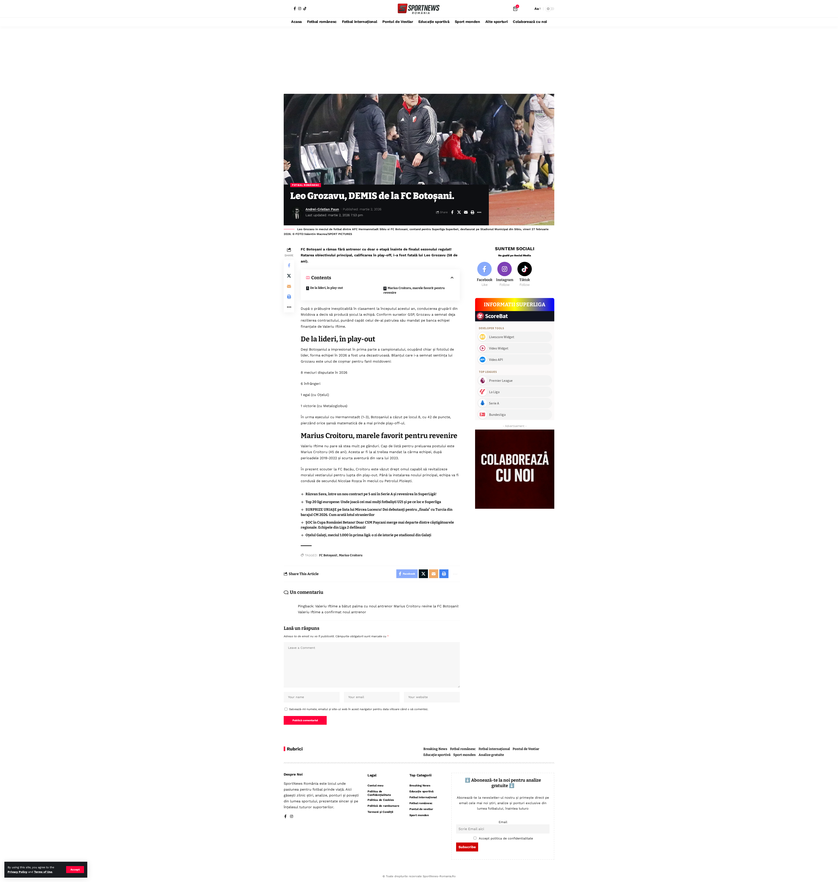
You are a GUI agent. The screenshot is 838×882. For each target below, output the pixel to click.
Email (503, 822)
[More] (479, 212)
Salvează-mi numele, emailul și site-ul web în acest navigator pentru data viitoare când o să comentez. (358, 709)
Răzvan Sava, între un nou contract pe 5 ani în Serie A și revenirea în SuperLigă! (371, 494)
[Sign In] (287, 9)
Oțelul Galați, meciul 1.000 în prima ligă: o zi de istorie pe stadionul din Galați (368, 535)
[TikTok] (304, 8)
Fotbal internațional (494, 749)
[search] (529, 9)
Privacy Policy (17, 871)
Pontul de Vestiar (526, 749)
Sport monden (464, 755)
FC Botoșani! (328, 555)
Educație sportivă (436, 755)
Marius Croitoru (350, 555)
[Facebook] (295, 8)
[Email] (466, 212)
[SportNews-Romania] (419, 8)
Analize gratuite (491, 755)
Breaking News (435, 749)
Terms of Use (43, 871)
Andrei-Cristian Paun (322, 209)
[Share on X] (459, 212)
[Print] (472, 212)
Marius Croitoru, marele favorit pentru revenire (414, 290)
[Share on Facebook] (452, 212)
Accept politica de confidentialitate (506, 838)
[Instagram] (299, 8)
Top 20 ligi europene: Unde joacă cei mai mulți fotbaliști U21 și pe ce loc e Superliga (373, 502)
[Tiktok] (524, 274)
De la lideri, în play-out (326, 288)
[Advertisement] (419, 58)
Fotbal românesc (305, 185)
